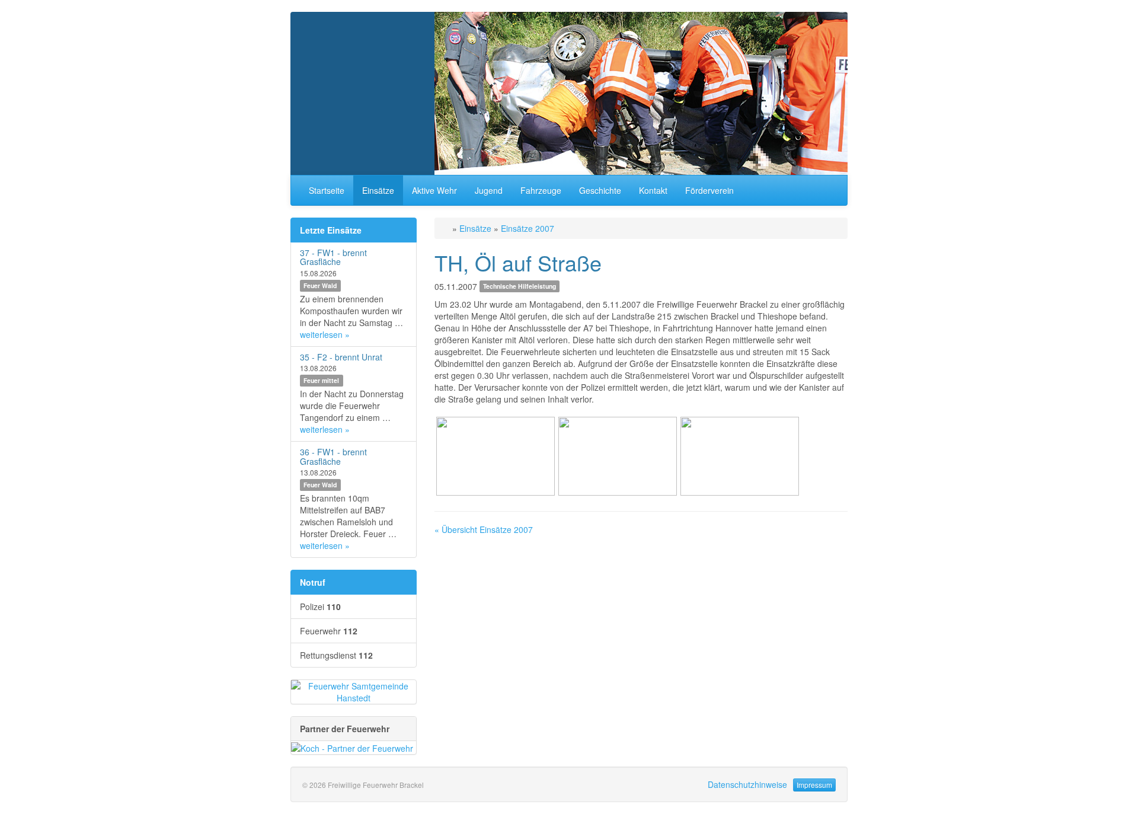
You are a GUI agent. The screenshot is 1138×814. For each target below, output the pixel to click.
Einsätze (378, 190)
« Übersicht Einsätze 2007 (483, 529)
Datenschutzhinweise (747, 784)
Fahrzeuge (540, 190)
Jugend (489, 190)
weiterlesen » (325, 334)
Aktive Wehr (434, 190)
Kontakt (653, 190)
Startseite (326, 190)
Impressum (814, 785)
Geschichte (600, 190)
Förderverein (709, 190)
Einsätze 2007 (527, 228)
